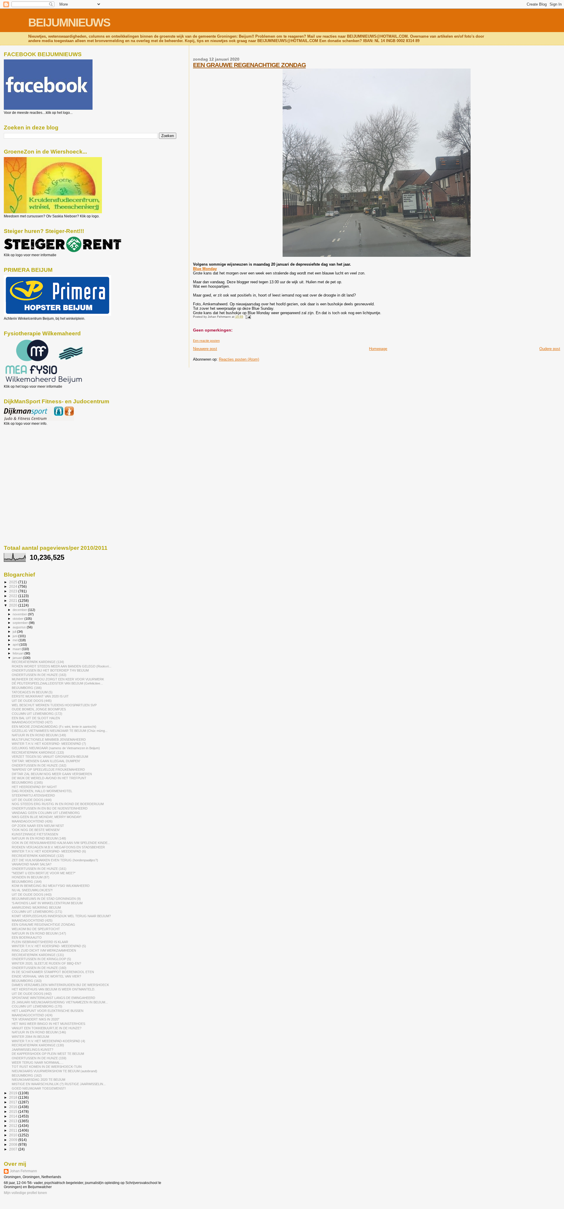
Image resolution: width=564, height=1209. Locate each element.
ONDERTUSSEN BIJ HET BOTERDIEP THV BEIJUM (50, 670)
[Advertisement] (30, 457)
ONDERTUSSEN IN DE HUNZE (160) (39, 968)
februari (18, 653)
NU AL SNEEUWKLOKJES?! (32, 890)
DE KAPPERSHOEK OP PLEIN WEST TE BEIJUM (48, 1053)
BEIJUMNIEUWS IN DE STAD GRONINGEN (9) (46, 898)
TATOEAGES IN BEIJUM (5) (32, 692)
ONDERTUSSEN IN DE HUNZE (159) (39, 1058)
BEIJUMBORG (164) (27, 881)
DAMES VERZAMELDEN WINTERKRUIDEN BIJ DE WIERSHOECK (60, 985)
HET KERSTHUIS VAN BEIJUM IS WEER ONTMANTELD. (53, 989)
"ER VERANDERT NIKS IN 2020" (35, 1019)
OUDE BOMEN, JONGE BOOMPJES (39, 709)
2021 (13, 600)
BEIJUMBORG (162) (27, 1075)
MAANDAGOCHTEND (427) (32, 722)
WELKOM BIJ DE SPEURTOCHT (36, 929)
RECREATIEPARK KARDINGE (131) (38, 955)
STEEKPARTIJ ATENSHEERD (33, 795)
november (20, 614)
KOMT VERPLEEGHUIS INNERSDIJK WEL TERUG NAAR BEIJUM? (61, 916)
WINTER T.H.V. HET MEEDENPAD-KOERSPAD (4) (48, 1041)
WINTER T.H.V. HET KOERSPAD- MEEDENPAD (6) (49, 851)
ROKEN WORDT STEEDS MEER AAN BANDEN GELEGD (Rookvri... (61, 666)
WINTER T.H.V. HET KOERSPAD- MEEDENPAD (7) (49, 743)
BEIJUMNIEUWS (69, 22)
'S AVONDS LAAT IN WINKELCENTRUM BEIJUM (47, 903)
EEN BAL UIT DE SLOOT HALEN (36, 718)
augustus (20, 627)
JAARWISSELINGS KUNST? (32, 1049)
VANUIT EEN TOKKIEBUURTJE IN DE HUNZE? (46, 1028)
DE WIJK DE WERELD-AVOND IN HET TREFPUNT (49, 778)
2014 (13, 1116)
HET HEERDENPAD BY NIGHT (34, 787)
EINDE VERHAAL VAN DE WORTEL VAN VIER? (46, 976)
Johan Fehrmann (23, 1171)
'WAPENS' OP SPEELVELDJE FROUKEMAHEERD (48, 769)
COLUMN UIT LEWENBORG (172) (37, 713)
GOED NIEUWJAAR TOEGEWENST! (39, 1088)
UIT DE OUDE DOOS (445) (32, 700)
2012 (13, 1126)
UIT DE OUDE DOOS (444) (32, 800)
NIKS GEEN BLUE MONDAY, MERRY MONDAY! (46, 817)
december (20, 610)
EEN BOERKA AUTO (27, 937)
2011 (13, 1130)
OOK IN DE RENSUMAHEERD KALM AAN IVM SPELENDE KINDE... (61, 843)
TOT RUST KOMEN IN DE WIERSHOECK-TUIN (47, 1066)
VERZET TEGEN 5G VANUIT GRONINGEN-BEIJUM (50, 756)
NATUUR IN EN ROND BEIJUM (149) (39, 735)
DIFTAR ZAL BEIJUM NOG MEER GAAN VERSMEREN (52, 774)
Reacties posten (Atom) (239, 359)
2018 (13, 1097)
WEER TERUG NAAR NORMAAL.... (37, 1062)
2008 (13, 1144)
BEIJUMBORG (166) (27, 688)
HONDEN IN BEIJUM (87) (30, 877)
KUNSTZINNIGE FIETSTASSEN (35, 834)
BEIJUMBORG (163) (27, 980)
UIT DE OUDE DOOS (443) (32, 894)
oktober (18, 618)
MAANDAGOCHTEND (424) (32, 1015)
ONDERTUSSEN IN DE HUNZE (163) (39, 675)
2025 (13, 582)
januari (18, 658)
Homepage (378, 349)
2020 (13, 605)
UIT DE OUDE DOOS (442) (32, 993)
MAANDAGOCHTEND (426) (32, 821)
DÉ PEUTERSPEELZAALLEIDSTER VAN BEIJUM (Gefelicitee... (57, 683)
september (21, 623)
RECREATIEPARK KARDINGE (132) (38, 855)
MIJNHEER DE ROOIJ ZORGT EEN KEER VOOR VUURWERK (58, 679)
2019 (13, 1093)
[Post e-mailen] (247, 316)
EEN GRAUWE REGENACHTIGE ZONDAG (249, 64)
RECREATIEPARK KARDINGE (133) (38, 752)
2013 (13, 1121)
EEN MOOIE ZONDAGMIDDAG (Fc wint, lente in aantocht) (54, 726)
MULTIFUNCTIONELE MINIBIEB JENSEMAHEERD (49, 739)
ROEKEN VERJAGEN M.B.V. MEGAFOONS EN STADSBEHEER (58, 847)
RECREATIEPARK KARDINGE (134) (38, 662)
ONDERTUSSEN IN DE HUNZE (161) (39, 868)
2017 (13, 1102)
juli (15, 631)
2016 (13, 1107)
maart (17, 649)
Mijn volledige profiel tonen (25, 1193)
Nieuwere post (205, 349)
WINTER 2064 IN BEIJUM (30, 1036)
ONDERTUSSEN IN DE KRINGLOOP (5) (41, 959)
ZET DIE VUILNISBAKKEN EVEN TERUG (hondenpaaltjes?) (55, 860)
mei (16, 640)
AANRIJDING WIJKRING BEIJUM (36, 907)
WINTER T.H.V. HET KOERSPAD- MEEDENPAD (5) (49, 946)
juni (15, 636)
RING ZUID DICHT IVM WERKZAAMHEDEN (44, 950)
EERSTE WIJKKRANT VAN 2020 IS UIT (40, 696)
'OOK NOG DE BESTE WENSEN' (36, 830)
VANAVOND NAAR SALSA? (31, 864)
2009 (13, 1140)
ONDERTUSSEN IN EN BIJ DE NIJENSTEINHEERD (50, 808)
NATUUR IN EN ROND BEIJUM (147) (39, 933)
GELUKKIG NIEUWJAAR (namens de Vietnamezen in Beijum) (56, 748)
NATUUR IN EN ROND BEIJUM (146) (39, 1032)
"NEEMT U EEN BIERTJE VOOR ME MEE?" (43, 873)
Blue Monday (205, 269)
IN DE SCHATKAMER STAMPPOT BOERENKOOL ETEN (53, 972)
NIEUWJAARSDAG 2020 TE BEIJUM (38, 1079)
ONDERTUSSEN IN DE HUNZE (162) (39, 765)
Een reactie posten (206, 340)
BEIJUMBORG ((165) (27, 782)
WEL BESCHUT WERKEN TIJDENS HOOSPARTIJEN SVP (54, 705)
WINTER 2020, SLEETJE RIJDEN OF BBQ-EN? (46, 963)
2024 (13, 586)
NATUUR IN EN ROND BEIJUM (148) (39, 838)
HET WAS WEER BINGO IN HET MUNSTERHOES (48, 1023)
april (16, 644)
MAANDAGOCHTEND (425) (32, 920)
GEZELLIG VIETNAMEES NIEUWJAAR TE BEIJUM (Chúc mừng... (60, 730)
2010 (13, 1135)
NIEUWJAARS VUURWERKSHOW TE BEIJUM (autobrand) (54, 1071)
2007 (13, 1149)
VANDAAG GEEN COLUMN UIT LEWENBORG (46, 813)
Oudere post (549, 349)
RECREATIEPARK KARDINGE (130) (38, 1045)
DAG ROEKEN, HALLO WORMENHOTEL (42, 791)
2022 (13, 596)
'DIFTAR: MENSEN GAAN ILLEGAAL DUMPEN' (46, 761)
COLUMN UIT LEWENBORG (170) (37, 1006)
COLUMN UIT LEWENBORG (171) (37, 911)
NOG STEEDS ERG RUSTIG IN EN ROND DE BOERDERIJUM (58, 804)
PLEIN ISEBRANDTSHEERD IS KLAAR (40, 942)
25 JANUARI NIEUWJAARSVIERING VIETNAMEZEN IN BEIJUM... (60, 1002)
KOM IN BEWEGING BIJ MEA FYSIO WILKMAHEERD (51, 885)
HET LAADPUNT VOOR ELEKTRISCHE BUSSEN (47, 1011)
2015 (13, 1111)
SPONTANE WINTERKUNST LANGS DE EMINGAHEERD (53, 998)
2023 (13, 591)
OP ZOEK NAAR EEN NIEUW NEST (38, 825)
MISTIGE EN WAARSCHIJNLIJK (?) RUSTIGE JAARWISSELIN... (59, 1084)
